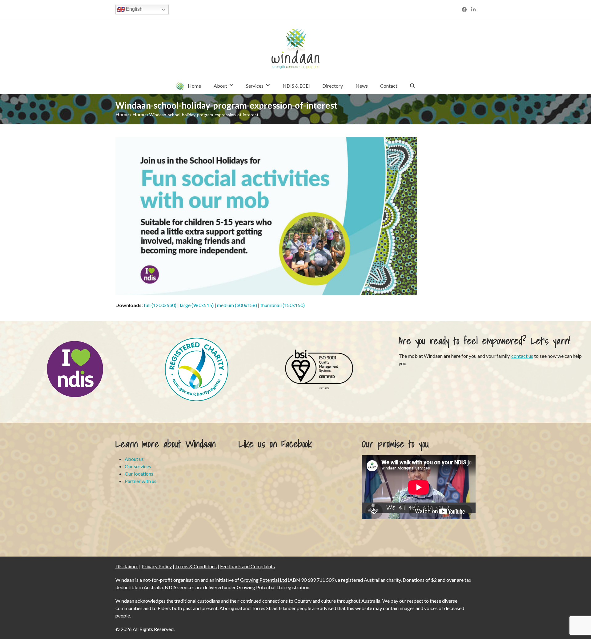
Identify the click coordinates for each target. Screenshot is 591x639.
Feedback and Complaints (247, 566)
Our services (138, 466)
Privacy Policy (157, 566)
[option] (75, 369)
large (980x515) (197, 305)
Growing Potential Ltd (263, 580)
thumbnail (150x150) (282, 305)
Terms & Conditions (196, 566)
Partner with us (140, 481)
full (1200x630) (160, 305)
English (134, 9)
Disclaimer (126, 566)
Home (122, 114)
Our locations (139, 474)
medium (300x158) (237, 305)
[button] (412, 86)
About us (134, 459)
